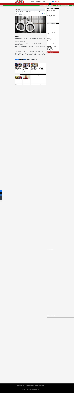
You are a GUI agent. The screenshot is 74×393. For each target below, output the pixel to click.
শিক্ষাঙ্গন (16, 71)
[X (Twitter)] (1, 193)
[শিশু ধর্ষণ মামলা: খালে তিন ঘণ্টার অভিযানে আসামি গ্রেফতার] (18, 77)
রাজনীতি (24, 84)
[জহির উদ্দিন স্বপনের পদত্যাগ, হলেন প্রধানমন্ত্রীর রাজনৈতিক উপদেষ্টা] (34, 65)
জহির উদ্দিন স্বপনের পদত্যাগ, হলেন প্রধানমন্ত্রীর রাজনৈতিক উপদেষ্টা (34, 68)
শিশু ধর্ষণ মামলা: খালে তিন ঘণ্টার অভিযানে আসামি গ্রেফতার (18, 81)
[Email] (1, 199)
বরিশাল (16, 84)
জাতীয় (24, 71)
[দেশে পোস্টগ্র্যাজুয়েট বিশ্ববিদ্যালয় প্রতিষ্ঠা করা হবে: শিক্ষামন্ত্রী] (18, 65)
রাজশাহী (32, 84)
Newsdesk (20, 13)
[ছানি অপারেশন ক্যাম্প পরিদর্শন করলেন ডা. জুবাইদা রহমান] (26, 65)
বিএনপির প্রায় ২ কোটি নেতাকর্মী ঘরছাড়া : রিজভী (26, 81)
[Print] (1, 197)
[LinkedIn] (1, 195)
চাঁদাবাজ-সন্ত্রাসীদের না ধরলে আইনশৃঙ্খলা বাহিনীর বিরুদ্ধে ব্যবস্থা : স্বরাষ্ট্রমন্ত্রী (41, 69)
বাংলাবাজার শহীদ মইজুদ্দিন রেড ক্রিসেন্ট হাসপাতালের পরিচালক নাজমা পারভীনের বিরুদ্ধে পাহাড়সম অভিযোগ (59, 225)
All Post (19, 9)
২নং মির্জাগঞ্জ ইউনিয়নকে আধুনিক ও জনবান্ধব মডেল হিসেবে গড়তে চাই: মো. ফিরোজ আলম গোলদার (42, 81)
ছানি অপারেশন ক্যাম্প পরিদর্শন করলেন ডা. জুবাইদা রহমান (58, 5)
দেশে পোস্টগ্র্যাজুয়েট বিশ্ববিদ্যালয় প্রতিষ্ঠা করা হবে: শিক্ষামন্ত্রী (41, 5)
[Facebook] (1, 191)
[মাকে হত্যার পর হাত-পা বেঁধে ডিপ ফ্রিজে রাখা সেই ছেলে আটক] (34, 77)
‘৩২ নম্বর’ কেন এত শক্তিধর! (51, 20)
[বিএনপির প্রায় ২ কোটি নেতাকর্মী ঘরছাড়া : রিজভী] (26, 77)
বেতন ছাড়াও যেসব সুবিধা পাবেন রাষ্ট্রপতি (52, 10)
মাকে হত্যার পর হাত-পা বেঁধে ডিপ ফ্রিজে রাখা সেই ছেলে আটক (34, 81)
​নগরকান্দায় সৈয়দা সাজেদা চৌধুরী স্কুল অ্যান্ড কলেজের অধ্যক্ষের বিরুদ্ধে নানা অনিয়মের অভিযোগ (53, 13)
